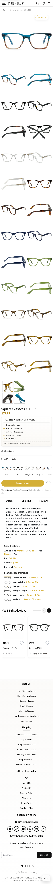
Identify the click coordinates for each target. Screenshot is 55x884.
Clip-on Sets (26, 739)
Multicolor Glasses (36, 490)
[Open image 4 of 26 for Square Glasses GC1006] (13, 105)
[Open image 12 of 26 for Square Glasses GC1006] (13, 209)
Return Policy (26, 803)
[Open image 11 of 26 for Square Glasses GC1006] (39, 183)
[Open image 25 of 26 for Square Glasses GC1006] (39, 366)
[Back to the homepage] (5, 10)
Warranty (26, 798)
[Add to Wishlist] (48, 483)
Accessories (26, 721)
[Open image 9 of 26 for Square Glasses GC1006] (39, 157)
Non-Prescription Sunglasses (27, 716)
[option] (13, 637)
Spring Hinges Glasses (26, 744)
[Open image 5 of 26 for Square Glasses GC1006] (39, 105)
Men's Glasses (26, 706)
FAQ (27, 778)
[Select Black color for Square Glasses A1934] (30, 654)
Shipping (26, 500)
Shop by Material (26, 759)
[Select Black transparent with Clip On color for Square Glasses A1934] (45, 654)
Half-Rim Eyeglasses (26, 696)
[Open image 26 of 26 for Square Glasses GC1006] (13, 392)
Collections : (6, 490)
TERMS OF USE (10, 878)
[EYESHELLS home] (16, 3)
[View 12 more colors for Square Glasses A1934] (49, 654)
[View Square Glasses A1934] (39, 628)
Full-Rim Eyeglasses (27, 691)
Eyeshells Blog (26, 808)
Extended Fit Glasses (26, 749)
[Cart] (48, 3)
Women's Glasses (26, 711)
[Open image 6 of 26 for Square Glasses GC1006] (13, 131)
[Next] (49, 610)
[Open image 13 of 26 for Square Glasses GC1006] (39, 209)
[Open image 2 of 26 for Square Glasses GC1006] (13, 79)
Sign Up (44, 855)
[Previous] (44, 610)
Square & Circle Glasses (26, 764)
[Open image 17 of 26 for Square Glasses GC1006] (39, 261)
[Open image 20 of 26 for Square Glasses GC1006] (13, 314)
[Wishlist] (43, 3)
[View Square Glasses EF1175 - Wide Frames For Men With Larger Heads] (13, 628)
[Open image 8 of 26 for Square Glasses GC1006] (13, 157)
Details (9, 500)
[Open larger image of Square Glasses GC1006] (26, 40)
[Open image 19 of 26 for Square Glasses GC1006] (39, 287)
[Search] (37, 3)
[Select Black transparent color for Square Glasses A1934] (40, 654)
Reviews (43, 500)
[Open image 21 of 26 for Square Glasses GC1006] (39, 314)
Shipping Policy (26, 793)
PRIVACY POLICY (24, 878)
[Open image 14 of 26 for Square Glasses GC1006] (13, 235)
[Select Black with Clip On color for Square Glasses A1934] (35, 654)
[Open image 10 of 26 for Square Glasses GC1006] (13, 183)
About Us (26, 783)
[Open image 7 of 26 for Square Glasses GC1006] (39, 131)
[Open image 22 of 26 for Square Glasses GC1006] (13, 340)
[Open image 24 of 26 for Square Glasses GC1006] (13, 366)
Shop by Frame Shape (26, 754)
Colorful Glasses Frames (26, 734)
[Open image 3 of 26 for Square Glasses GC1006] (39, 79)
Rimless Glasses (26, 701)
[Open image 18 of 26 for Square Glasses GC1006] (13, 287)
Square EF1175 (10, 648)
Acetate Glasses (20, 490)
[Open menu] (4, 3)
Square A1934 (35, 648)
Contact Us (27, 788)
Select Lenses (22, 483)
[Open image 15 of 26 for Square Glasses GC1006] (39, 235)
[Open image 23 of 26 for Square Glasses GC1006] (39, 340)
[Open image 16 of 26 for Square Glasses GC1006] (13, 261)
